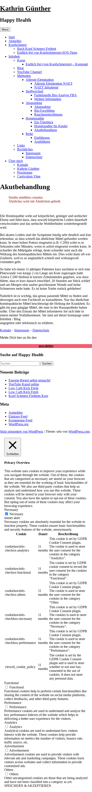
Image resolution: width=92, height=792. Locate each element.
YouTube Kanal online (24, 384)
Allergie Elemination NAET (53, 83)
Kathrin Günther (25, 8)
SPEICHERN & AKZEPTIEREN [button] (27, 785)
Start (12, 37)
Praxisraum (24, 172)
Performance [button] (12, 703)
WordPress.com (79, 431)
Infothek (14, 56)
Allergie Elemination (40, 79)
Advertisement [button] (14, 746)
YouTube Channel (29, 72)
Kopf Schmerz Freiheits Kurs (28, 396)
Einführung (42, 137)
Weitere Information (47, 99)
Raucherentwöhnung (48, 114)
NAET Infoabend (46, 87)
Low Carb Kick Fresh (23, 388)
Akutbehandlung (45, 130)
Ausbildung (42, 141)
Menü (5, 29)
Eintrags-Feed (18, 416)
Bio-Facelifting (44, 110)
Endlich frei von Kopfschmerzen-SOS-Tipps (47, 52)
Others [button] (8, 770)
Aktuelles (15, 41)
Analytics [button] (10, 722)
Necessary (16, 514)
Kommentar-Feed (20, 420)
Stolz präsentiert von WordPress (21, 431)
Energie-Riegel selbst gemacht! (29, 380)
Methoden (24, 76)
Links (21, 145)
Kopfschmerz (18, 45)
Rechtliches (25, 149)
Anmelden (16, 412)
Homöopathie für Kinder (51, 126)
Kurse (21, 60)
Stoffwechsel (34, 91)
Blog (20, 68)
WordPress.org (18, 424)
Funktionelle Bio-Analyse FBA (55, 95)
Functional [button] (11, 683)
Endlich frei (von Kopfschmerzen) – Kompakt (57, 64)
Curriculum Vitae (28, 176)
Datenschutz (34, 157)
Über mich (16, 161)
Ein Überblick (43, 122)
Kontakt (22, 165)
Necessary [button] (11, 510)
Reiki (29, 134)
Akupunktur (34, 103)
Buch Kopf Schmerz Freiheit (36, 49)
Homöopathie (35, 118)
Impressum (33, 153)
